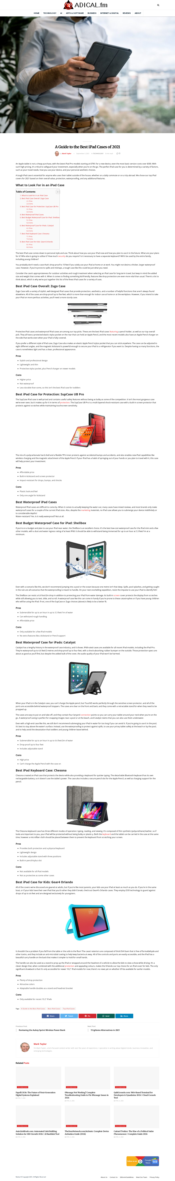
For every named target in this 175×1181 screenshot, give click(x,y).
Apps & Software (75, 13)
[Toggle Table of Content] (57, 192)
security (61, 256)
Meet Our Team (141, 1177)
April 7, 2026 (21, 1098)
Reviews (127, 13)
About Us (104, 1177)
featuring (113, 331)
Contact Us (114, 1177)
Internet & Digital (109, 13)
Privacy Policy (154, 1177)
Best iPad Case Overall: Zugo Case (35, 198)
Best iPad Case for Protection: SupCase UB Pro (40, 206)
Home (36, 13)
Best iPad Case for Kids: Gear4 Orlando (37, 242)
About (138, 13)
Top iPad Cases (69, 1009)
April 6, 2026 (70, 1101)
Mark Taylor (66, 153)
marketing (85, 510)
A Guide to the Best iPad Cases (33, 1009)
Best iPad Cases (54, 1009)
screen (117, 595)
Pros (30, 201)
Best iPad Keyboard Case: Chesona (35, 233)
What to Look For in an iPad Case (35, 195)
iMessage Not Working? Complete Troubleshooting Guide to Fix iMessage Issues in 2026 (87, 1095)
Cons (31, 204)
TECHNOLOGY (98, 153)
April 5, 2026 (70, 1137)
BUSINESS (92, 13)
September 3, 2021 (82, 153)
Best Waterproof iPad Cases (33, 214)
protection (65, 402)
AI (61, 13)
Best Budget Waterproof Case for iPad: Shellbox (41, 217)
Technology (49, 13)
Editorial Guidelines (127, 1177)
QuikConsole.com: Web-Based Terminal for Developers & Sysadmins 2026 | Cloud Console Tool (135, 1095)
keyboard (106, 834)
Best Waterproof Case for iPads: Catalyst (38, 225)
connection (86, 715)
